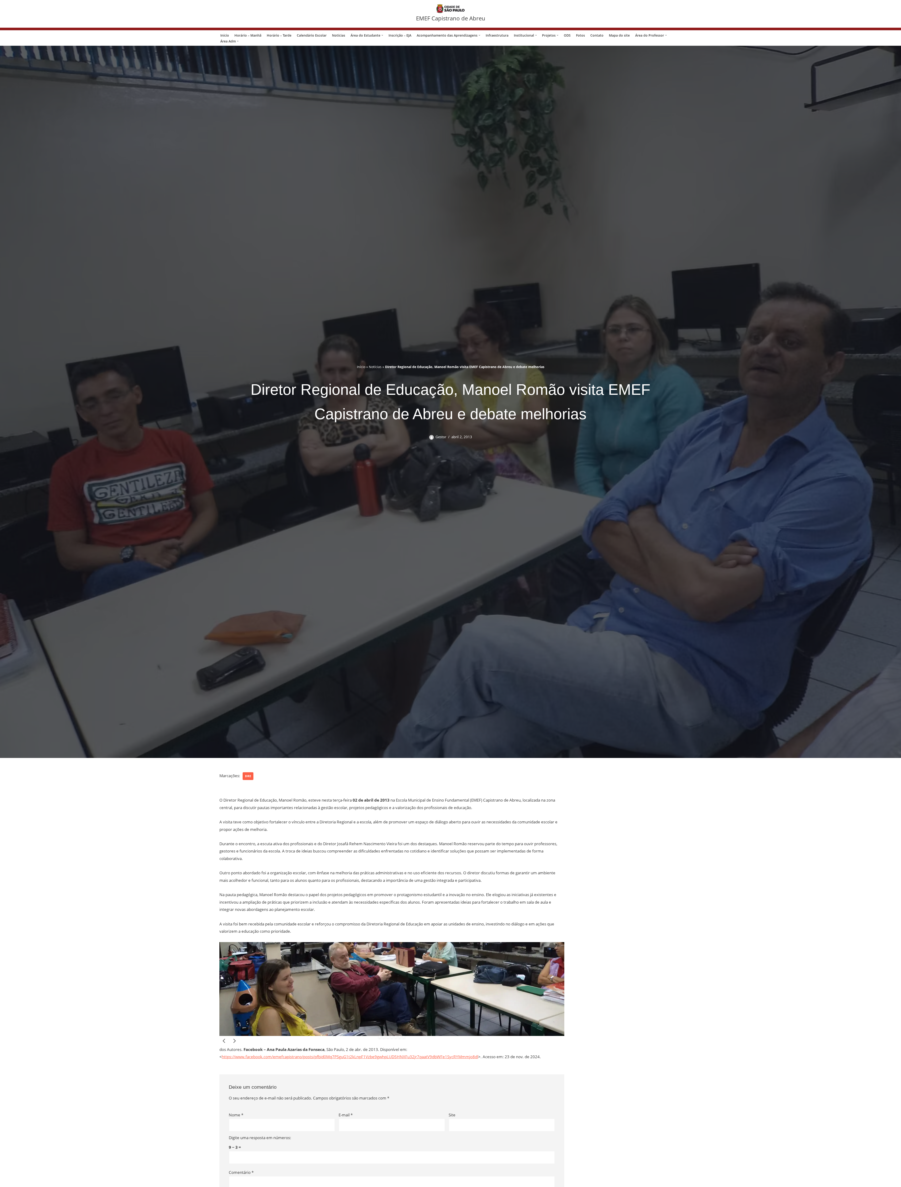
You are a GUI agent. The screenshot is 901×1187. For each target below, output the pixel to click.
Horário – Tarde (279, 35)
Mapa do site (619, 35)
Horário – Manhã (247, 35)
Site (452, 1115)
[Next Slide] (234, 1041)
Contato (596, 35)
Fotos (580, 35)
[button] (382, 35)
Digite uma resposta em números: (260, 1137)
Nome (236, 1115)
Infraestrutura (497, 35)
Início (224, 35)
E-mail (346, 1115)
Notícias (338, 35)
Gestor (440, 436)
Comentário (241, 1172)
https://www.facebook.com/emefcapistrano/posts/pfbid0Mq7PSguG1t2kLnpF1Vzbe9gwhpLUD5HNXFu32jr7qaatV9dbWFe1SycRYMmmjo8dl (350, 1056)
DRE (248, 776)
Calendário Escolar (312, 35)
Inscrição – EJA (400, 35)
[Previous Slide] (224, 1041)
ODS (567, 35)
